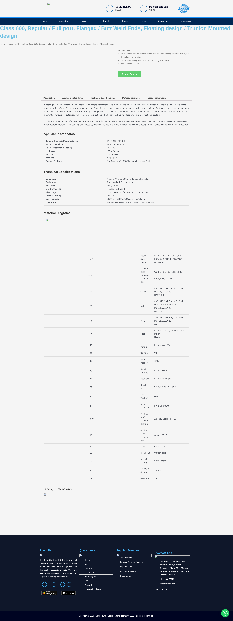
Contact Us (163, 21)
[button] (225, 613)
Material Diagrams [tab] (131, 98)
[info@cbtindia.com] (143, 8)
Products (84, 21)
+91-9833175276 (123, 7)
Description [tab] (49, 98)
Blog (144, 21)
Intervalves (12, 44)
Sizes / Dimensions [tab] (157, 98)
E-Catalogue (185, 21)
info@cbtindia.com (158, 7)
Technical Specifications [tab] (103, 98)
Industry (125, 21)
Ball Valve (22, 44)
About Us (63, 21)
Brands (106, 21)
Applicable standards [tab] (72, 98)
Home (44, 21)
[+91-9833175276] (109, 8)
